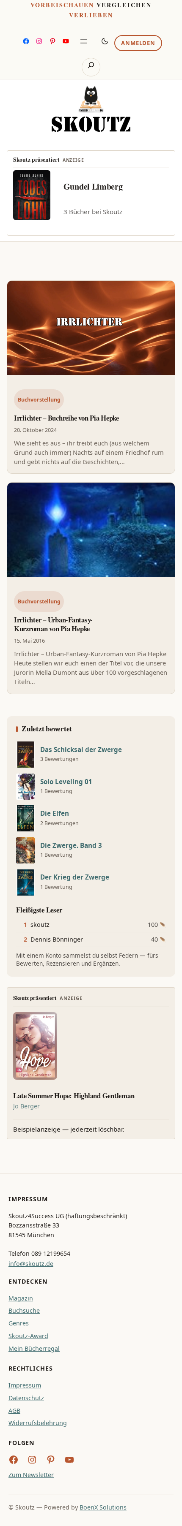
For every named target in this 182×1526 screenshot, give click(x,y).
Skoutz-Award (28, 1336)
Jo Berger (26, 1106)
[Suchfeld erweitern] (91, 67)
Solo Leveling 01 (66, 782)
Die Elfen (54, 813)
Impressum (24, 1385)
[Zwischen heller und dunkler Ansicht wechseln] (105, 41)
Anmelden (138, 43)
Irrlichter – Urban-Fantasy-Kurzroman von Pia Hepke (53, 624)
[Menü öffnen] (84, 41)
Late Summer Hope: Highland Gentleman (73, 1095)
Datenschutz (26, 1398)
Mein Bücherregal (34, 1348)
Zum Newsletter (31, 1475)
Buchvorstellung (39, 399)
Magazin (20, 1298)
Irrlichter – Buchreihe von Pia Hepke (66, 417)
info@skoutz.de (30, 1264)
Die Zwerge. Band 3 (71, 846)
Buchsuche (24, 1310)
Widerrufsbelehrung (37, 1423)
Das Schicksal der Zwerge (81, 750)
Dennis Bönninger (56, 939)
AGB (14, 1411)
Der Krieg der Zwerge (74, 877)
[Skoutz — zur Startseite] (91, 108)
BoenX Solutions (103, 1507)
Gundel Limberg (93, 186)
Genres (18, 1323)
